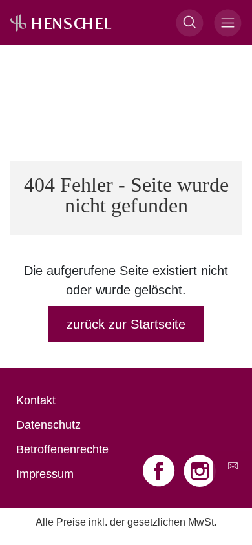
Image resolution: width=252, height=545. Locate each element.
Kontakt (36, 400)
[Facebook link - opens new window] (160, 470)
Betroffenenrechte (62, 449)
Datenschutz (48, 424)
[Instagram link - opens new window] (200, 470)
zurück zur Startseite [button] (126, 324)
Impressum (45, 474)
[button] (190, 23)
